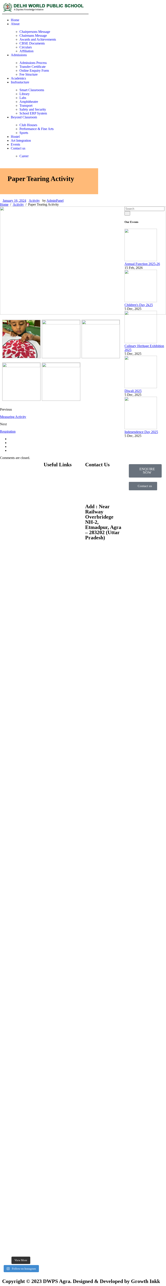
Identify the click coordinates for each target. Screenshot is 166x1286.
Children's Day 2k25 (138, 305)
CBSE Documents (32, 43)
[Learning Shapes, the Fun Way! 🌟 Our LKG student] (30, 558)
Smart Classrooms (31, 90)
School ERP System (33, 113)
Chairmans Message (33, 35)
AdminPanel (55, 200)
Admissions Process (33, 63)
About (15, 24)
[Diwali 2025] (140, 387)
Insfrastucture (20, 82)
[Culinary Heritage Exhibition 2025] (140, 342)
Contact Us (51, 506)
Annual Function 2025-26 (142, 264)
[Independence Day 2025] (140, 428)
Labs (22, 98)
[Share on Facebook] (10, 439)
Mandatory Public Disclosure (56, 523)
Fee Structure (28, 74)
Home (15, 20)
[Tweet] (10, 443)
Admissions (19, 55)
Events (15, 144)
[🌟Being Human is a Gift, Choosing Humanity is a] (30, 826)
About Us (50, 477)
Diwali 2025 (133, 391)
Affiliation (26, 51)
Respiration (8, 431)
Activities (50, 491)
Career (24, 156)
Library (24, 94)
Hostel (15, 136)
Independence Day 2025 (141, 432)
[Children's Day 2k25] (140, 301)
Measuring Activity (13, 417)
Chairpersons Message (34, 31)
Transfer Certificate (32, 66)
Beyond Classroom (24, 117)
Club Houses (28, 125)
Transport (25, 105)
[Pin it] (10, 446)
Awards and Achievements (37, 39)
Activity (34, 200)
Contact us (18, 148)
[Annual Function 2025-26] (140, 260)
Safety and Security (32, 109)
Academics (18, 78)
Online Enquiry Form (34, 70)
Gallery (49, 499)
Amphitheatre (28, 101)
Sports (23, 133)
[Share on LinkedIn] (10, 450)
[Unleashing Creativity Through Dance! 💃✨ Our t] (11, 603)
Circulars (25, 47)
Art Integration (21, 140)
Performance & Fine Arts (36, 129)
